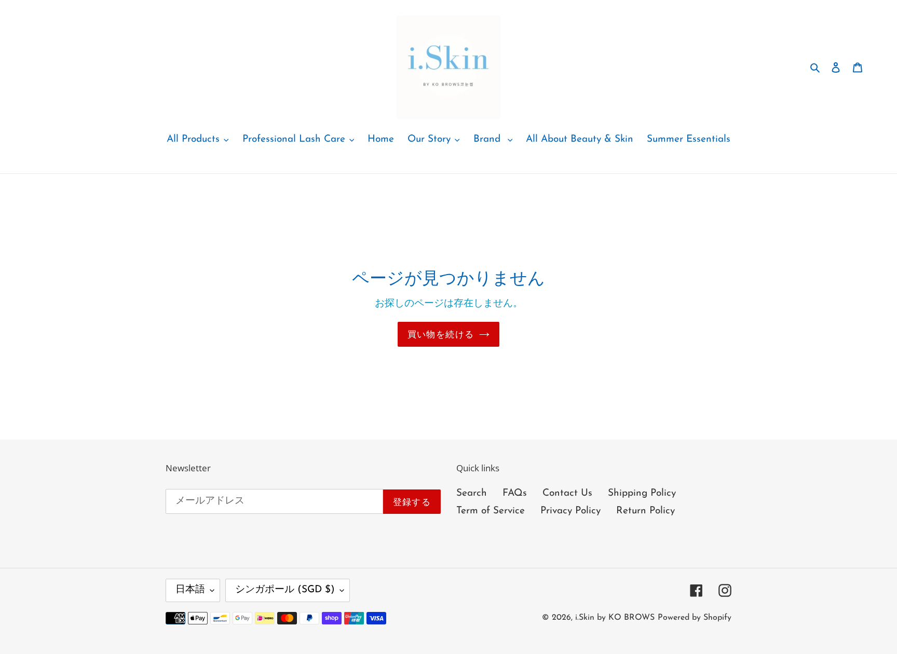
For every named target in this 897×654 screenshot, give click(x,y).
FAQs (514, 493)
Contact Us (567, 493)
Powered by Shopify (694, 618)
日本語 (190, 590)
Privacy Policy (570, 511)
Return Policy (645, 511)
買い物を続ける (440, 334)
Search (471, 493)
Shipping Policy (642, 493)
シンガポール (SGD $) (285, 590)
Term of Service (490, 511)
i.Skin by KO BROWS (615, 618)
